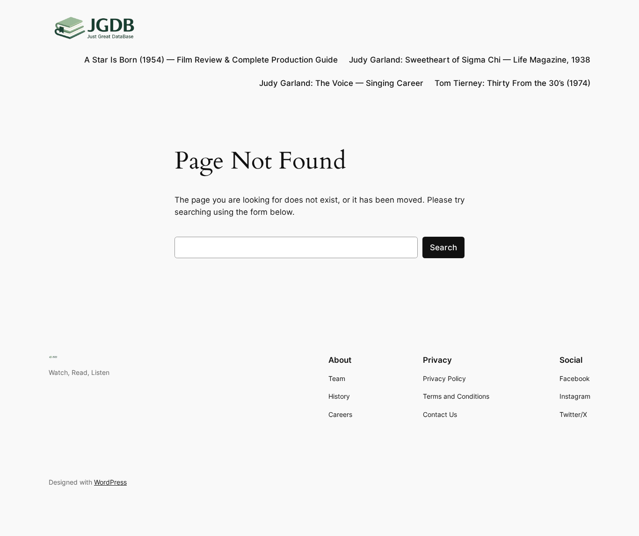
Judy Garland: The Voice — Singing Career (341, 83)
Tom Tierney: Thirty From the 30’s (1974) (512, 83)
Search (443, 247)
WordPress (110, 482)
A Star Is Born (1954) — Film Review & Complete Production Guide (211, 59)
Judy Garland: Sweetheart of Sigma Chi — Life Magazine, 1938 (469, 59)
